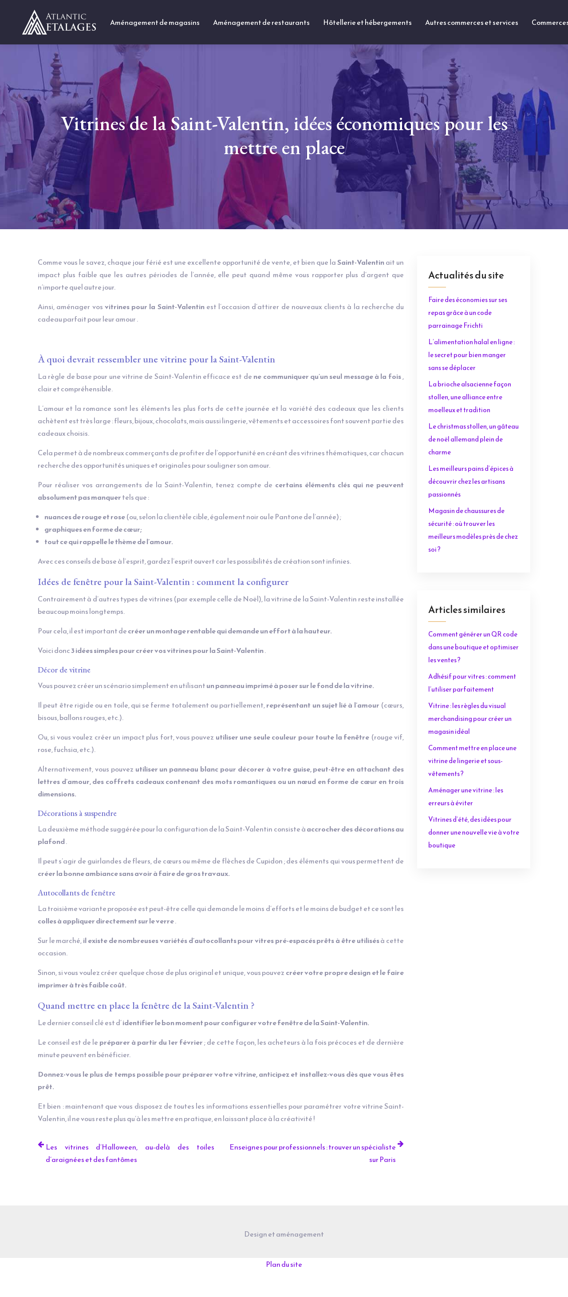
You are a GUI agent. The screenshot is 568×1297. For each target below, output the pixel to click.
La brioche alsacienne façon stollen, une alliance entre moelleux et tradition (469, 397)
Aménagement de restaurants (261, 22)
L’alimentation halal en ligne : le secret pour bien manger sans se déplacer (471, 355)
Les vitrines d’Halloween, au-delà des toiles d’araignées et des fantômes (130, 1153)
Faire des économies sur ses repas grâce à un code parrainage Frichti (467, 312)
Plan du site (284, 1264)
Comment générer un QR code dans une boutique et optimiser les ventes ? (473, 647)
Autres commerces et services (471, 22)
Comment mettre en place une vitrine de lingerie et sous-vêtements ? (472, 761)
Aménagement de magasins (155, 22)
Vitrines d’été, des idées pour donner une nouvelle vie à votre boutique (473, 832)
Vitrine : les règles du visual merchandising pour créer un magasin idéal (470, 718)
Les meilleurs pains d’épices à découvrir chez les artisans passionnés (470, 481)
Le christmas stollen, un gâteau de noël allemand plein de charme (473, 439)
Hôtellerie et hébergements (367, 22)
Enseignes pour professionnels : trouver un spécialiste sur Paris (312, 1153)
